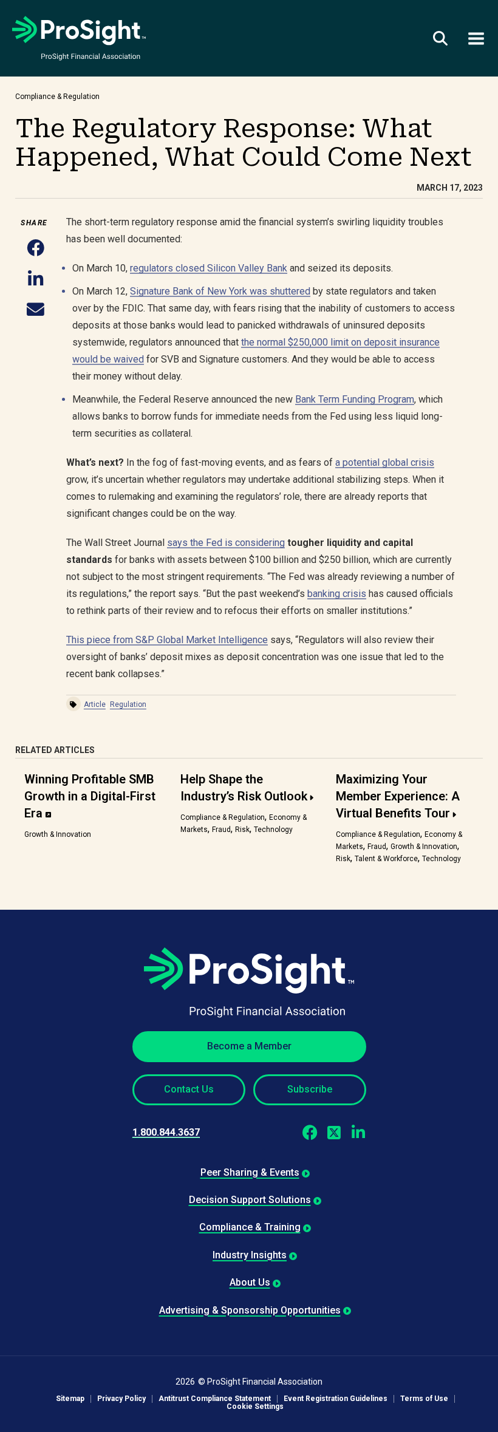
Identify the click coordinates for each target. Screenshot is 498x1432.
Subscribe (309, 1089)
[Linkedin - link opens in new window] (358, 1132)
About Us (250, 1282)
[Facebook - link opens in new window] (310, 1132)
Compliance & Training (250, 1227)
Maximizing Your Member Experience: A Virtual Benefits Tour (398, 796)
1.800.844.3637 (166, 1132)
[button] (35, 248)
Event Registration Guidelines (335, 1399)
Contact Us (189, 1089)
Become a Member (249, 1046)
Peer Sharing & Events (249, 1172)
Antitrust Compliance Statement (215, 1399)
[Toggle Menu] (476, 38)
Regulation (128, 704)
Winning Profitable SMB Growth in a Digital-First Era (89, 796)
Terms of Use (424, 1399)
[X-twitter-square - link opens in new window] (334, 1132)
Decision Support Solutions (250, 1199)
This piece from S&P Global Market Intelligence (167, 640)
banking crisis (336, 593)
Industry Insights (250, 1255)
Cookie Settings (255, 1407)
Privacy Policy (121, 1399)
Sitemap (70, 1399)
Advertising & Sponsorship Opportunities (250, 1310)
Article (95, 704)
